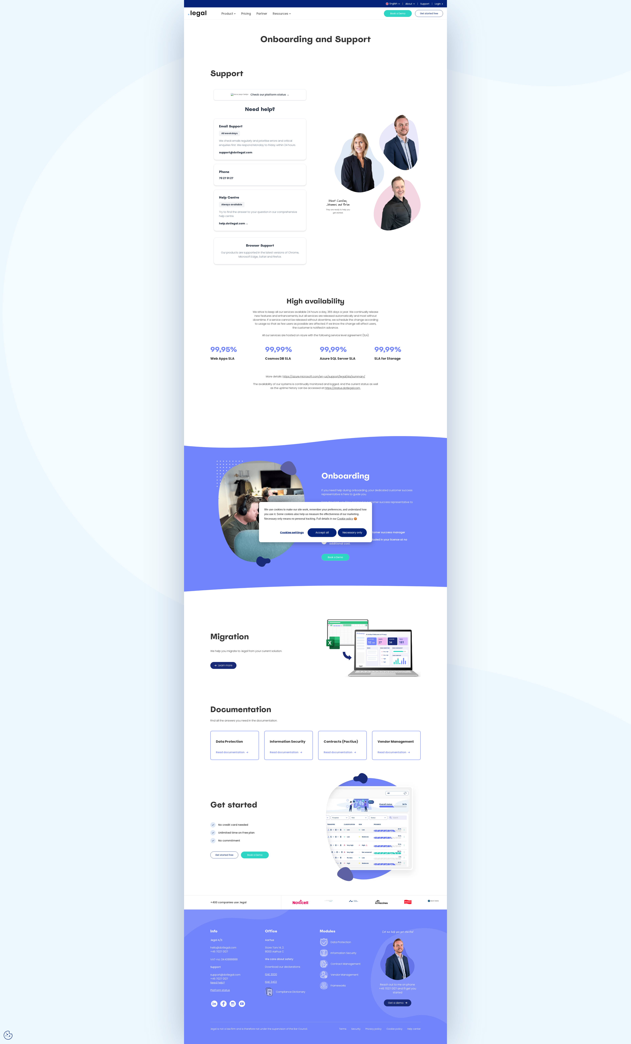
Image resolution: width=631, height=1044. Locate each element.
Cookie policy (345, 518)
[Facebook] (223, 1004)
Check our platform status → (269, 94)
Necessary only (352, 532)
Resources (280, 14)
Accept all (322, 532)
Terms (342, 1029)
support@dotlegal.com (235, 152)
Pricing (246, 14)
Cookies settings (292, 532)
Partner (262, 14)
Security (356, 1029)
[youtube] (242, 1004)
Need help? (217, 982)
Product (227, 14)
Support (424, 4)
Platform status (220, 990)
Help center (414, 1029)
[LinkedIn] (214, 1004)
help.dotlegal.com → (233, 223)
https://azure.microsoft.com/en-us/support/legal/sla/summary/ (324, 376)
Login (438, 4)
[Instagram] (233, 1004)
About (408, 4)
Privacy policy (373, 1029)
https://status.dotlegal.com (343, 388)
